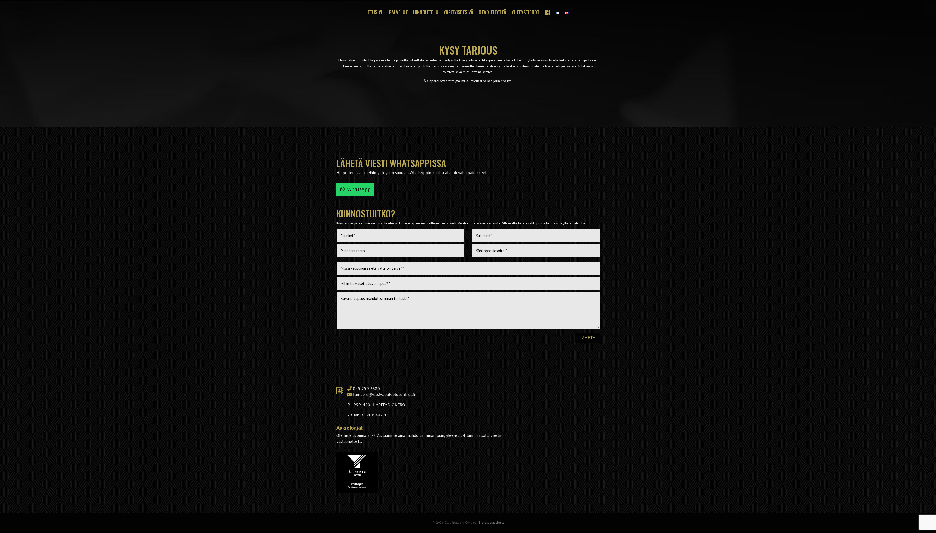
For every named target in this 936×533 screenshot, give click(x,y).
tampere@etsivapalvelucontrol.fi (384, 394)
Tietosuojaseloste (491, 522)
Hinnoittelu (425, 13)
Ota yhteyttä (492, 13)
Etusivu (376, 13)
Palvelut (398, 13)
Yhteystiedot (525, 13)
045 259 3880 (366, 388)
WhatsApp (358, 189)
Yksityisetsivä (458, 13)
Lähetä (587, 337)
